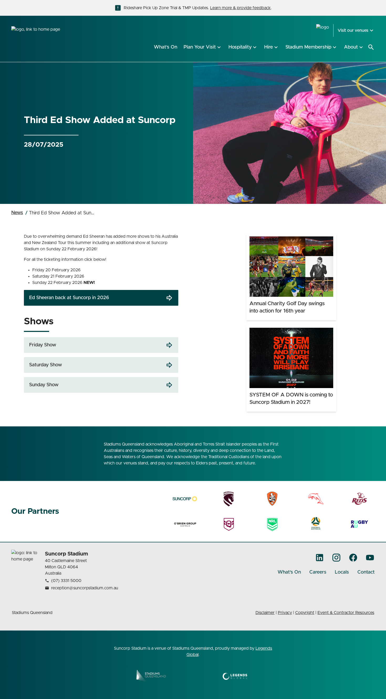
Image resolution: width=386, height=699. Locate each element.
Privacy (285, 613)
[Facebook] (353, 557)
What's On (289, 572)
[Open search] (371, 47)
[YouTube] (370, 557)
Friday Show (42, 345)
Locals (342, 572)
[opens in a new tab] (185, 498)
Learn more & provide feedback (240, 8)
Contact (366, 572)
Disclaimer (265, 613)
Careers (317, 572)
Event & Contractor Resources (345, 613)
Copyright (304, 613)
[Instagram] (336, 557)
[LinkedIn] (319, 557)
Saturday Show (45, 365)
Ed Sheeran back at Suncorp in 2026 (69, 297)
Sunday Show (44, 385)
